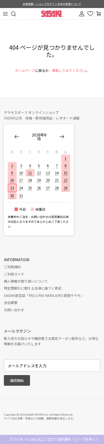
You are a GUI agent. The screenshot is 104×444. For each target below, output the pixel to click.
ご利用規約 (12, 266)
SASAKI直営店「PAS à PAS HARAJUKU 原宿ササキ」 (44, 295)
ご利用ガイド (14, 274)
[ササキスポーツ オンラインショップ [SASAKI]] (52, 13)
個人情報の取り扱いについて (26, 281)
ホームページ (25, 70)
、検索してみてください (67, 70)
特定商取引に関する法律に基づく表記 (32, 288)
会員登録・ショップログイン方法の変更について (52, 4)
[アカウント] (82, 13)
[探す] (16, 13)
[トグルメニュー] (5, 13)
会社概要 (10, 302)
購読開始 (17, 380)
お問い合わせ (14, 309)
